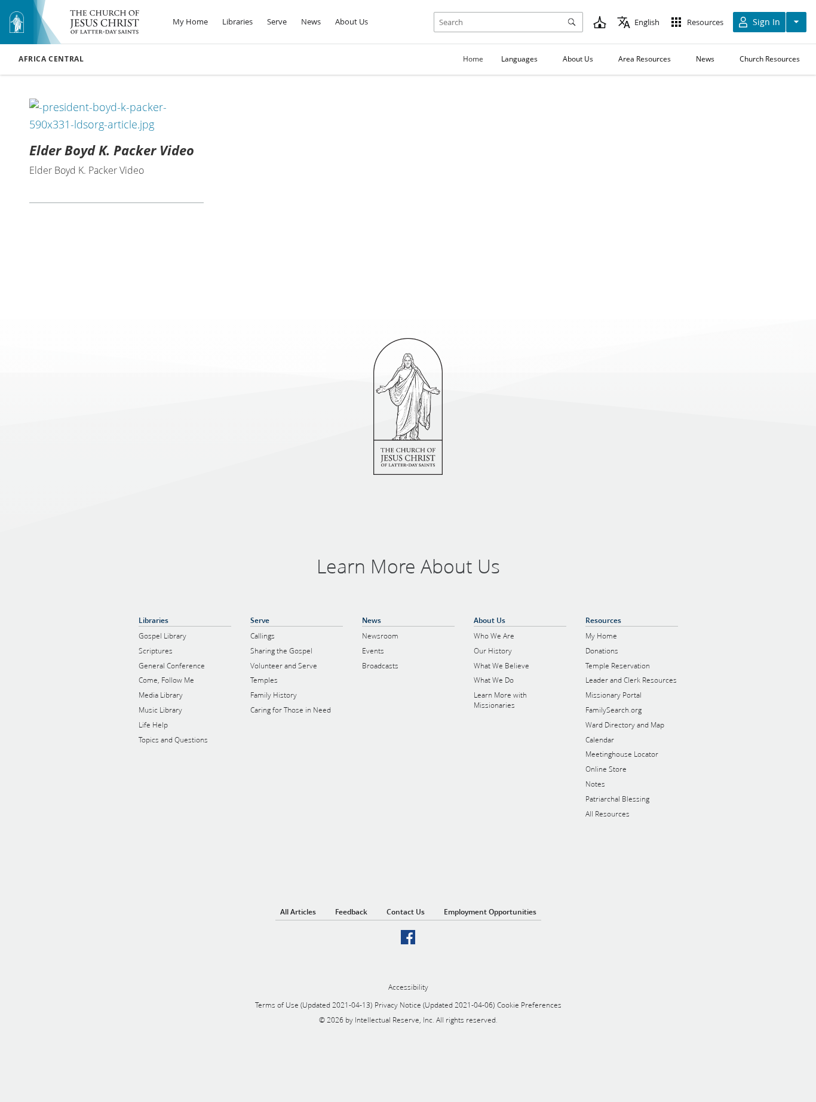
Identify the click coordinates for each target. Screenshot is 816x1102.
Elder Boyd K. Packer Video (111, 150)
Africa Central (51, 59)
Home (473, 59)
